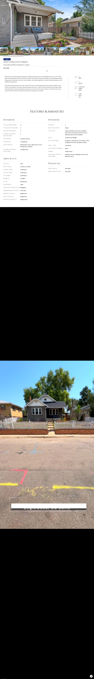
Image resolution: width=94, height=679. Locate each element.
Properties (55, 5)
